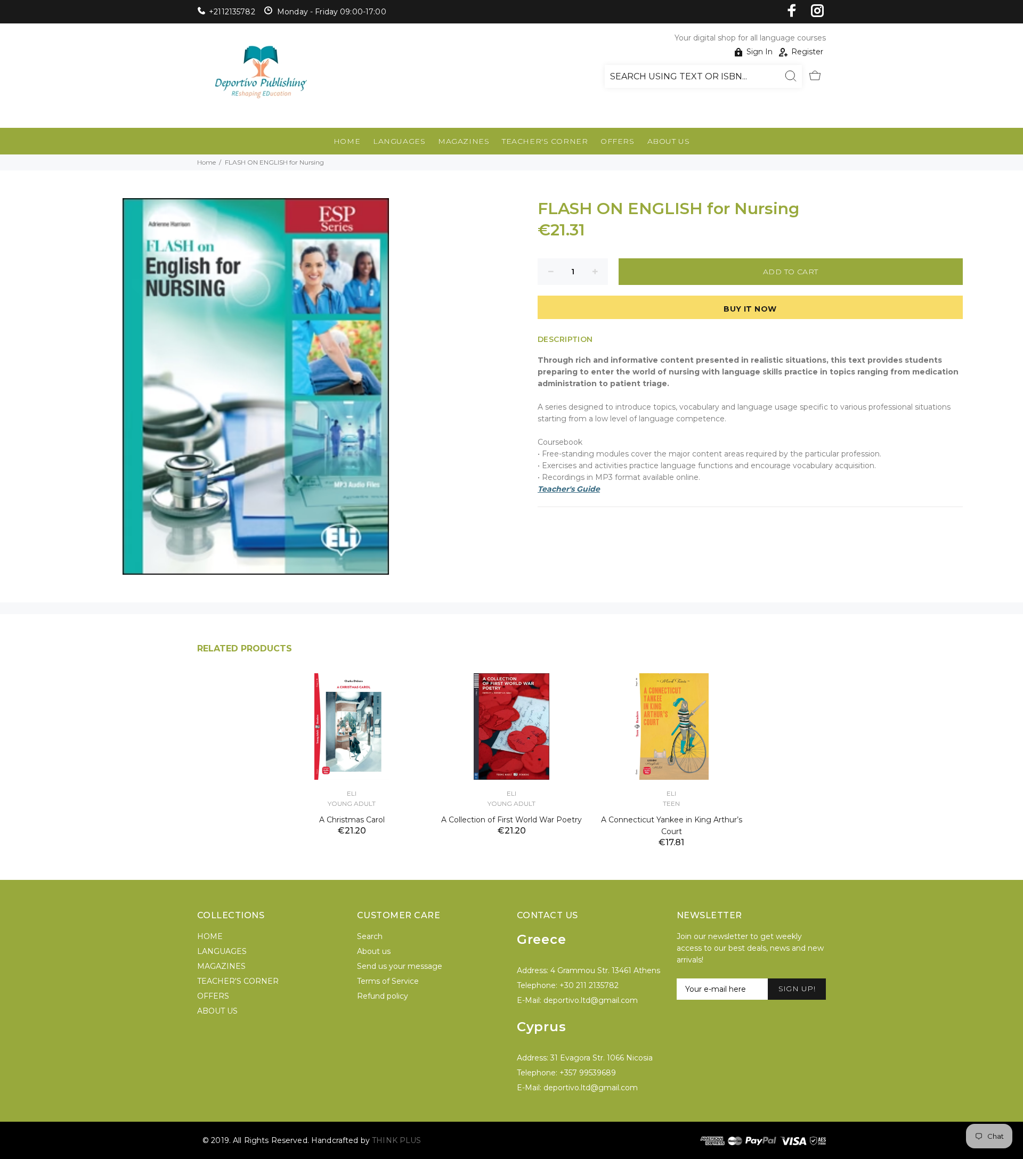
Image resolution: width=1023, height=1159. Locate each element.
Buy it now (750, 309)
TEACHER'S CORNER (545, 141)
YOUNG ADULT (352, 803)
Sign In (759, 51)
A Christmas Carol (352, 820)
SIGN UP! (796, 988)
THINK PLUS (396, 1140)
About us (374, 951)
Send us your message (399, 966)
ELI (351, 793)
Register (807, 51)
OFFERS (617, 141)
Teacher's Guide (569, 489)
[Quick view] (408, 691)
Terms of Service (388, 981)
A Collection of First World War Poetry (511, 820)
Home (206, 162)
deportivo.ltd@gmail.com (590, 1000)
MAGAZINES (463, 141)
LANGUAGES (399, 141)
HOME (347, 141)
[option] (352, 741)
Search (370, 936)
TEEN (671, 803)
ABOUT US (668, 141)
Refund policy (382, 996)
